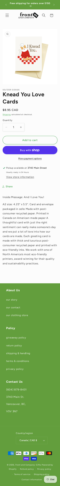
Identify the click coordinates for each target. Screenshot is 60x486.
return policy (14, 345)
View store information (20, 177)
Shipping (7, 114)
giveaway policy (16, 337)
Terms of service (22, 474)
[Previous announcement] (6, 4)
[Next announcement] (54, 4)
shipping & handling (18, 353)
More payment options (30, 158)
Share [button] (9, 186)
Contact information (32, 479)
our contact (13, 307)
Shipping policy (41, 474)
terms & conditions (17, 361)
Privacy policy (44, 469)
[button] (7, 15)
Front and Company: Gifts (28, 465)
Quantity (7, 120)
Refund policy (27, 469)
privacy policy (15, 368)
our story (11, 299)
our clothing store (17, 315)
